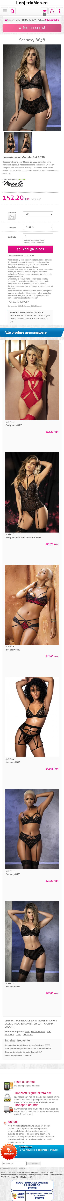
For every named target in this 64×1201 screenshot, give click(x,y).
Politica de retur (41, 1175)
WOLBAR (9, 1035)
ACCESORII (30, 1021)
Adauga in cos (33, 249)
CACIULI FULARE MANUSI (18, 1024)
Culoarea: (12, 228)
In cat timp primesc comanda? (18, 1055)
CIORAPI (48, 1024)
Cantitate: (12, 237)
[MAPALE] (13, 184)
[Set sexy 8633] (32, 829)
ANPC (3, 1177)
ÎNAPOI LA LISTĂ (34, 28)
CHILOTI (38, 1024)
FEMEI (17, 20)
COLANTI (9, 1027)
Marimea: (12, 213)
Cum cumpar (13, 1172)
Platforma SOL (14, 1177)
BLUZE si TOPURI (47, 1021)
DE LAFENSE (38, 1031)
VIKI (49, 1031)
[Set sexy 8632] (32, 941)
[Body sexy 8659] (32, 380)
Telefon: (48, 20)
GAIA (18, 1035)
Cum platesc (25, 1172)
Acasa (9, 20)
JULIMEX (28, 1035)
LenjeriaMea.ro (32, 3)
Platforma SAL (27, 1177)
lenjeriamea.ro (27, 1126)
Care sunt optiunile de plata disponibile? (23, 1052)
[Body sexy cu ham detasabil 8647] (32, 492)
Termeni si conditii (47, 1172)
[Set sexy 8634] (32, 717)
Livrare (35, 1172)
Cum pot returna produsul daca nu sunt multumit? (28, 1049)
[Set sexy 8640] (32, 605)
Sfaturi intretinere (56, 1175)
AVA (27, 1031)
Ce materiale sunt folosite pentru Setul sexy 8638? (27, 1045)
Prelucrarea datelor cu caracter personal (17, 1175)
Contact (3, 1172)
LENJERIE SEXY (29, 20)
